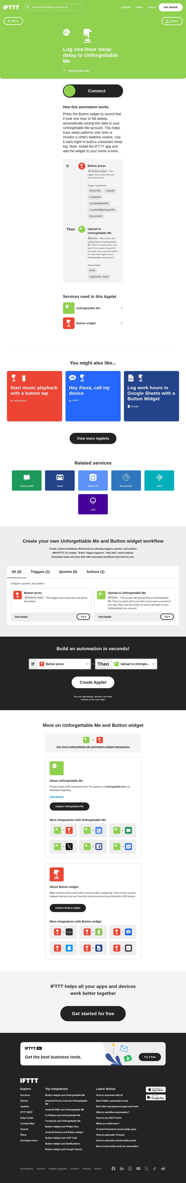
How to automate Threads (110, 1135)
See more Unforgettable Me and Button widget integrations (93, 747)
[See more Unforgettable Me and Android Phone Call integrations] (93, 830)
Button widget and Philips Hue (62, 1126)
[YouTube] (138, 1168)
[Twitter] (146, 1168)
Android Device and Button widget (64, 1132)
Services (25, 1095)
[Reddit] (163, 1168)
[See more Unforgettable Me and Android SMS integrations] (122, 830)
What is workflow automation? (112, 1112)
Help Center (26, 1118)
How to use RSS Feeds (108, 1118)
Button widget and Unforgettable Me (65, 1095)
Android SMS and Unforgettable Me (64, 1109)
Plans (139, 7)
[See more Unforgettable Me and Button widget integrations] (63, 830)
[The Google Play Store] (156, 1098)
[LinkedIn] (121, 1168)
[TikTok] (154, 1168)
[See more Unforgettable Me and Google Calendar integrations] (122, 847)
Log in (152, 7)
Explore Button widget (68, 908)
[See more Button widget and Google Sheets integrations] (93, 948)
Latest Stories (106, 1088)
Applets (24, 1106)
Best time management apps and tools (117, 1106)
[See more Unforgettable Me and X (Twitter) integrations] (63, 847)
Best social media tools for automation (117, 1146)
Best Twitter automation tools (112, 1101)
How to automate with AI (109, 1095)
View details (21, 616)
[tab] (16, 572)
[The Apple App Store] (156, 1090)
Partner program (58, 1169)
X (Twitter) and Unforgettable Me (62, 1115)
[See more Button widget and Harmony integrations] (122, 948)
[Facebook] (113, 1168)
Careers (40, 1169)
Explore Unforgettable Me (70, 806)
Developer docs (29, 1140)
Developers (26, 1169)
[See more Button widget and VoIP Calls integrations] (122, 932)
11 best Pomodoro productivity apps (116, 1129)
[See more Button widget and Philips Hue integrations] (63, 932)
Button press (96, 165)
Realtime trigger (35, 597)
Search (24, 1129)
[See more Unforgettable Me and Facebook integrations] (93, 847)
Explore (126, 7)
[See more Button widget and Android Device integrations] (93, 932)
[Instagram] (130, 1168)
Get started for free (93, 1013)
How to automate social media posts (116, 1140)
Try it (83, 616)
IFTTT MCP (26, 1112)
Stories (24, 1101)
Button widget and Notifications (62, 1143)
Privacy (87, 1169)
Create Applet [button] (93, 682)
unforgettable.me (115, 786)
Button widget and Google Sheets (63, 1149)
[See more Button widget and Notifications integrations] (63, 948)
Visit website (57, 797)
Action (114, 597)
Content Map (27, 1123)
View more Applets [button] (93, 438)
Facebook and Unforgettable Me (63, 1121)
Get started (171, 7)
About (97, 1169)
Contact (74, 1169)
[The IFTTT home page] (11, 7)
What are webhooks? (107, 1123)
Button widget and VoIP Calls (61, 1138)
